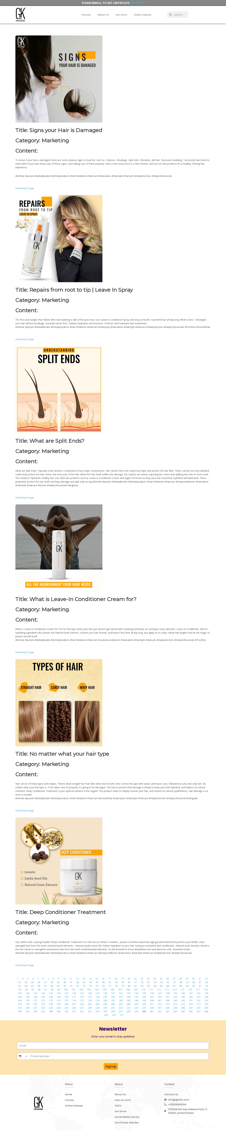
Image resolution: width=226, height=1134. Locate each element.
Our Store (121, 14)
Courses (86, 14)
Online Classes (142, 14)
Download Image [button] (24, 188)
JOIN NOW (137, 3)
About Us (103, 14)
